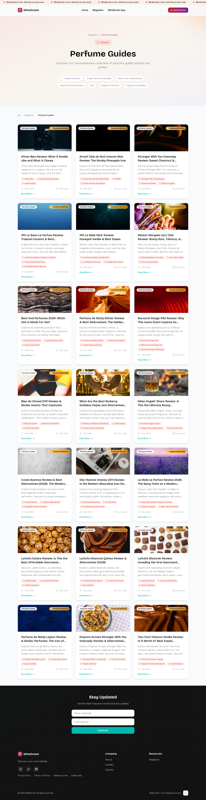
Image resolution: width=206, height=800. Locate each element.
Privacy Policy (24, 775)
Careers (109, 769)
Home (85, 10)
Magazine (98, 10)
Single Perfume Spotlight (99, 78)
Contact (109, 764)
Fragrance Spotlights (136, 85)
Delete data (76, 775)
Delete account (61, 775)
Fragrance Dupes (72, 78)
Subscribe (103, 730)
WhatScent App (116, 10)
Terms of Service (42, 775)
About (108, 759)
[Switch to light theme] (185, 793)
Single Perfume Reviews (72, 85)
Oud (92, 85)
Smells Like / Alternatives (130, 78)
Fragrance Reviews (110, 85)
